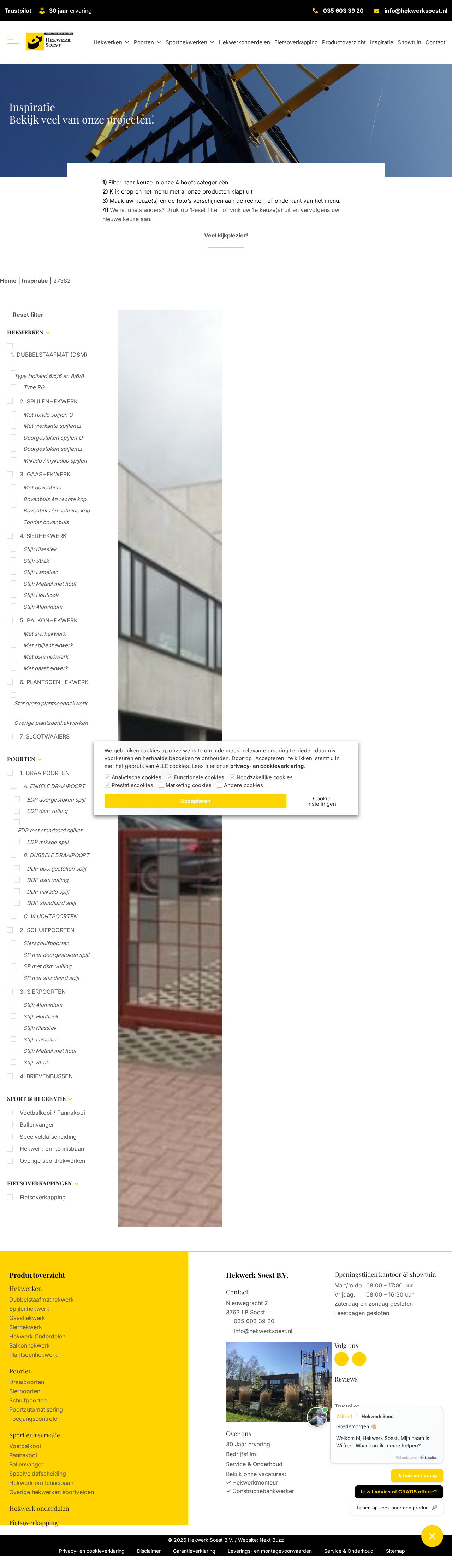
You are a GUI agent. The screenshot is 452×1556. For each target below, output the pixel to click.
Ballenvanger (37, 1124)
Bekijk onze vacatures (255, 1473)
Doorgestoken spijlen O (52, 437)
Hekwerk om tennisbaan (52, 1148)
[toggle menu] (13, 39)
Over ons (238, 1433)
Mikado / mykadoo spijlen (55, 460)
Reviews (346, 1379)
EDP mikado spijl (48, 842)
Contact (435, 42)
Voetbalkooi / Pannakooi (52, 1112)
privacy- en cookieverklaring (267, 766)
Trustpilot (18, 10)
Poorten (144, 42)
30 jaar (58, 10)
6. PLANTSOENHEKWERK (54, 681)
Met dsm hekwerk (45, 656)
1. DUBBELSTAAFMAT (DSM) (49, 354)
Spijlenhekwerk (29, 1308)
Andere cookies (243, 785)
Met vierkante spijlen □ (52, 426)
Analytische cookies (136, 777)
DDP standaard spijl (51, 903)
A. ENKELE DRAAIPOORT (54, 786)
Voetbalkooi (25, 1445)
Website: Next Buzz (261, 1540)
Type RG (33, 387)
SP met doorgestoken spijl (56, 955)
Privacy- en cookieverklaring (92, 1551)
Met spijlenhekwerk (48, 645)
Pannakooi (23, 1455)
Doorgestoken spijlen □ (52, 449)
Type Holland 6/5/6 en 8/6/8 (49, 376)
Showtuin (409, 42)
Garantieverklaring (194, 1551)
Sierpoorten (24, 1391)
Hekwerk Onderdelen (37, 1336)
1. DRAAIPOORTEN (45, 772)
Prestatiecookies (132, 785)
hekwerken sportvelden (63, 1491)
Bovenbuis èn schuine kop (56, 510)
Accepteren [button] (195, 801)
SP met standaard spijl (51, 978)
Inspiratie (381, 42)
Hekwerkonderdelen (244, 42)
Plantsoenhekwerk (33, 1354)
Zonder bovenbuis (46, 522)
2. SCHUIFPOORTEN (47, 930)
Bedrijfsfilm (241, 1454)
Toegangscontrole (33, 1418)
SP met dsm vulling (47, 966)
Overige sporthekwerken (52, 1160)
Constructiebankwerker (263, 1490)
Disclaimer (149, 1551)
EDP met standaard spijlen (50, 830)
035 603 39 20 (343, 10)
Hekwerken (108, 42)
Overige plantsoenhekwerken (51, 722)
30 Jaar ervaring (248, 1444)
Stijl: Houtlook (40, 595)
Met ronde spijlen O (48, 414)
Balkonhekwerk (29, 1345)
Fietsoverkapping (296, 42)
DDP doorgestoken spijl (56, 868)
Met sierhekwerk (44, 633)
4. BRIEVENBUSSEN (46, 1076)
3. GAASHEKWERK (45, 474)
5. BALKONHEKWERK (49, 620)
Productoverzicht (344, 42)
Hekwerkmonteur (255, 1482)
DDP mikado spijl (48, 891)
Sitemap (395, 1551)
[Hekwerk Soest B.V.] (49, 41)
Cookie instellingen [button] (321, 801)
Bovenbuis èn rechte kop (54, 499)
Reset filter (27, 314)
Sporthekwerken (186, 42)
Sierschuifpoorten (46, 943)
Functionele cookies (199, 777)
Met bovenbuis (42, 487)
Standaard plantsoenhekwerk (50, 703)
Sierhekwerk (25, 1327)
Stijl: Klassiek (39, 549)
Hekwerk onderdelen (39, 1508)
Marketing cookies (189, 785)
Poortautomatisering (36, 1409)
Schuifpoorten (28, 1400)
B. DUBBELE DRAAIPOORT (56, 855)
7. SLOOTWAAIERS (45, 736)
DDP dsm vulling (47, 880)
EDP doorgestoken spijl (56, 799)
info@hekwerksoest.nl (416, 10)
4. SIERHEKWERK (43, 535)
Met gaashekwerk (45, 668)
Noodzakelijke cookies (265, 777)
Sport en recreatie (34, 1435)
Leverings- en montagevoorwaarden (270, 1551)
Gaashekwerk (27, 1317)
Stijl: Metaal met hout (49, 583)
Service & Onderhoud (254, 1464)
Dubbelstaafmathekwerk (41, 1299)
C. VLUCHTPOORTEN (50, 916)
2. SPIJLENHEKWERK (49, 401)
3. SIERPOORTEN (43, 991)
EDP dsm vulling (47, 811)
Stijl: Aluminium (42, 606)
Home (8, 280)
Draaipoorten (26, 1381)
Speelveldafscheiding (48, 1136)
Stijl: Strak (36, 560)
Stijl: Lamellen (40, 572)
